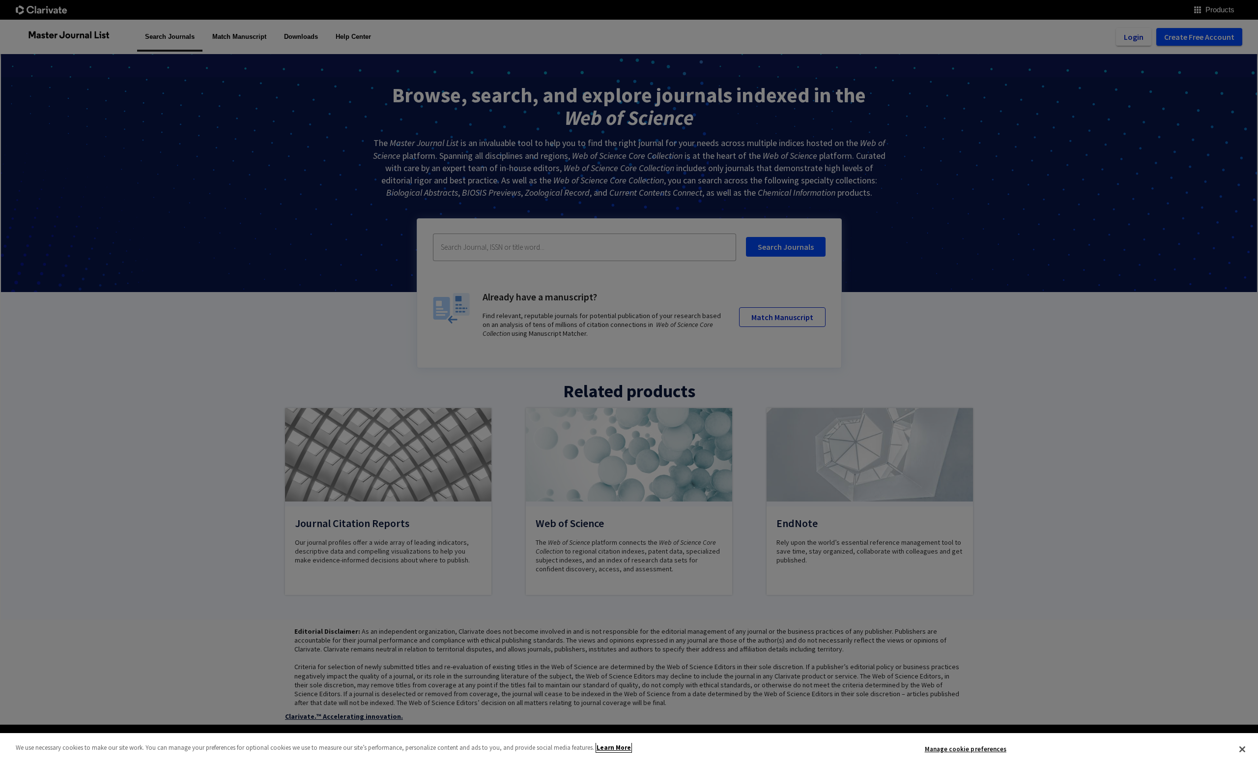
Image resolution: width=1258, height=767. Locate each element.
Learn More (614, 747)
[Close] (1242, 749)
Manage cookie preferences (965, 749)
